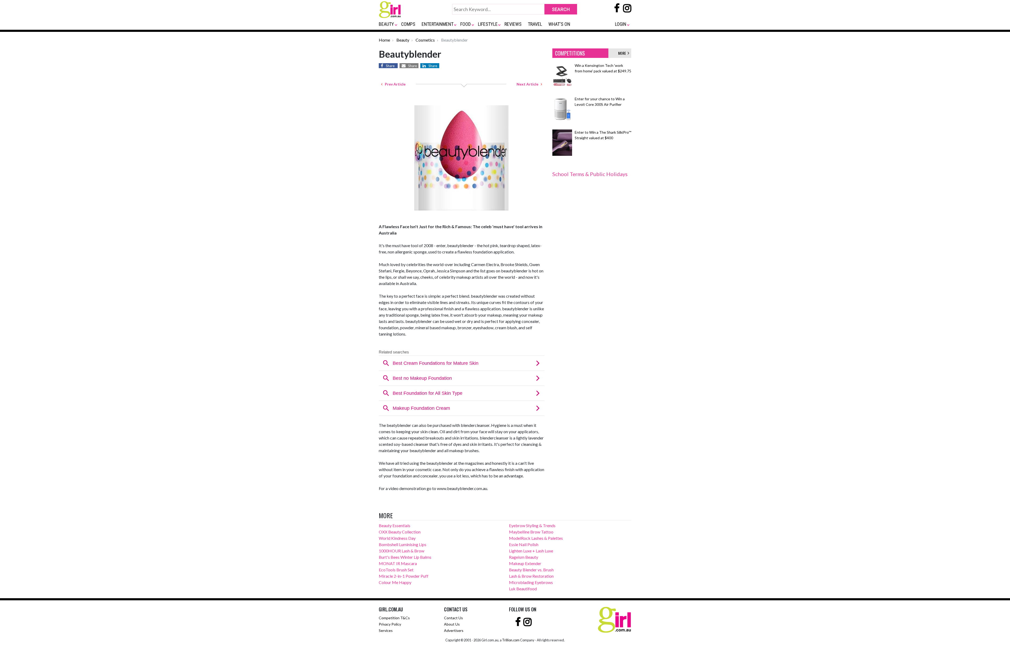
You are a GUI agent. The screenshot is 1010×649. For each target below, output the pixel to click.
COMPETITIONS (570, 53)
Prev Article (394, 84)
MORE (623, 53)
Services (386, 630)
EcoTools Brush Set (396, 569)
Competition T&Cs (394, 618)
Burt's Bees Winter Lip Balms (405, 557)
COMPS (408, 24)
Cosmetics (425, 39)
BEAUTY (386, 24)
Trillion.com (510, 640)
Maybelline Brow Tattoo (531, 531)
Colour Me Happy (395, 582)
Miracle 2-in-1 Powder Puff (403, 575)
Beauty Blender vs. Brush (531, 569)
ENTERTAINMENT (437, 24)
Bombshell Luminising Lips (402, 544)
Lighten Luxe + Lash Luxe (531, 550)
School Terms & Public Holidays (590, 174)
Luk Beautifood (523, 588)
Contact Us (453, 618)
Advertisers (453, 630)
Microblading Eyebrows (531, 582)
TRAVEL (535, 24)
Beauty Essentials (394, 525)
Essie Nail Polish (523, 544)
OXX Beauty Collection (400, 531)
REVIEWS (513, 24)
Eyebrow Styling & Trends (532, 525)
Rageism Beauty (523, 557)
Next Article (529, 84)
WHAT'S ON (559, 24)
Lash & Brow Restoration (531, 575)
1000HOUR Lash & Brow (401, 550)
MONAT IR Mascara (398, 563)
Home (384, 39)
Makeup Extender (525, 563)
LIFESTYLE (488, 24)
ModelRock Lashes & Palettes (536, 538)
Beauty (402, 39)
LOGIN (620, 24)
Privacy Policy (390, 624)
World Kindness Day (397, 538)
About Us (452, 624)
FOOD (465, 24)
